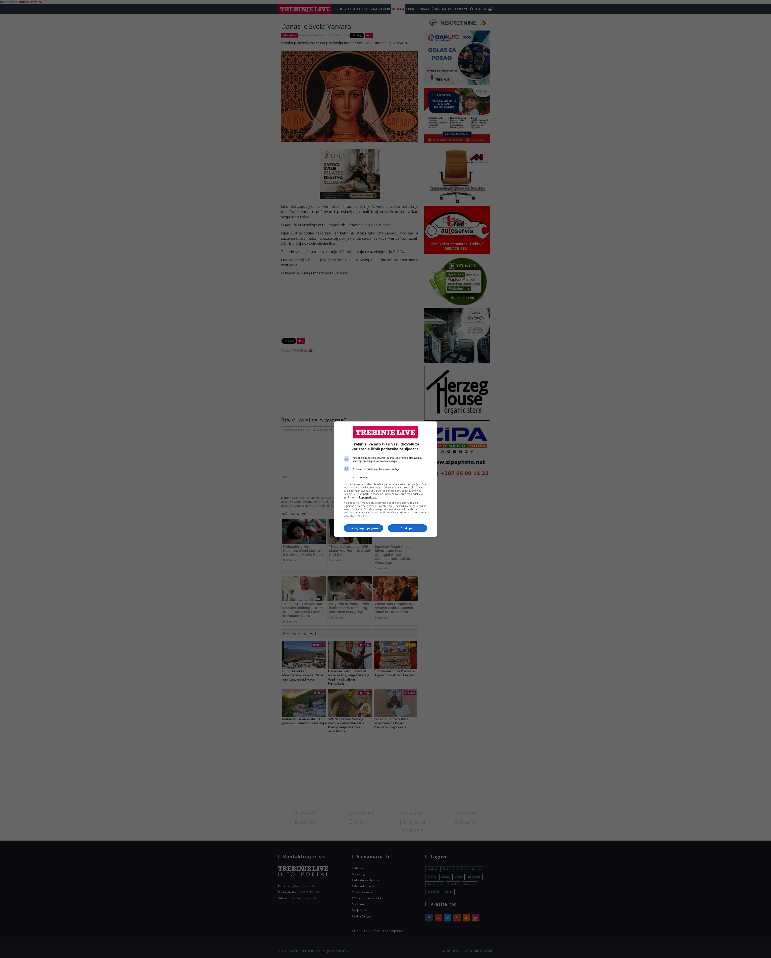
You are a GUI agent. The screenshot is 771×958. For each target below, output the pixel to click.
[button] (385, 477)
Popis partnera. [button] (368, 497)
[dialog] (385, 479)
